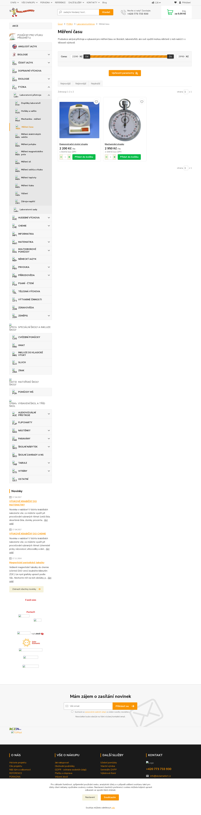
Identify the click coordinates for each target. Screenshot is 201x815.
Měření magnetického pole (32, 153)
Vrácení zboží (61, 776)
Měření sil (26, 161)
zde (113, 807)
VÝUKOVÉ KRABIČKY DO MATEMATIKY (23, 503)
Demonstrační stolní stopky (73, 144)
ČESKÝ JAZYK (25, 62)
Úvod (60, 24)
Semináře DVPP (108, 769)
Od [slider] (86, 56)
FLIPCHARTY (25, 422)
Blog (104, 2)
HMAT (21, 345)
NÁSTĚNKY (24, 430)
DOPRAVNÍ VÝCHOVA (29, 70)
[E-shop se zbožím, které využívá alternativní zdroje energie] (30, 642)
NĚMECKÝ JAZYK (27, 259)
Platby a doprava (63, 773)
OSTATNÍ (23, 479)
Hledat (106, 12)
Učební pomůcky (108, 762)
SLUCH (22, 362)
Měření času (27, 127)
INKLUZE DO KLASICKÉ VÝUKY (30, 354)
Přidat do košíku (84, 157)
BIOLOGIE (23, 54)
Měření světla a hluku (32, 169)
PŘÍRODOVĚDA (26, 275)
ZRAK (21, 370)
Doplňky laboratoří (30, 103)
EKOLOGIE (23, 78)
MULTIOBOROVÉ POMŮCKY (27, 250)
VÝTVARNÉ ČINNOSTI (30, 299)
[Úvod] (32, 12)
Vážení (24, 193)
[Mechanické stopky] (125, 120)
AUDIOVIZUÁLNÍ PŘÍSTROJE (27, 414)
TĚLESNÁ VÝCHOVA (29, 291)
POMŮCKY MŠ (25, 391)
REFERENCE (60, 2)
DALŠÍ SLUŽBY (75, 2)
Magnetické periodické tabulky (26, 562)
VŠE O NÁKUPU (28, 2)
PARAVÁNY (24, 438)
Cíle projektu (15, 766)
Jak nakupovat (62, 762)
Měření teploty (28, 177)
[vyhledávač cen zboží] (37, 633)
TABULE (22, 462)
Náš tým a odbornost (20, 769)
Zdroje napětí (28, 201)
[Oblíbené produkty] (175, 3)
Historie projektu (17, 762)
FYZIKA (22, 87)
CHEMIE (22, 225)
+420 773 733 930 (137, 13)
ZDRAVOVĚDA (26, 307)
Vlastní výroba (107, 766)
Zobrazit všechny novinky (24, 589)
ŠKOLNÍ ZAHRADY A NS (31, 454)
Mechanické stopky (114, 144)
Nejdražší (95, 83)
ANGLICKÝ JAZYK (27, 46)
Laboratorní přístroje (30, 95)
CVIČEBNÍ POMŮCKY (29, 337)
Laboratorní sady (28, 209)
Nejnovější (65, 83)
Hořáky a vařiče (28, 111)
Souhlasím (110, 797)
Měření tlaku (27, 185)
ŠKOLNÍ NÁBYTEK (28, 446)
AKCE (15, 25)
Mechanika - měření (31, 119)
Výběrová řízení (108, 773)
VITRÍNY (22, 471)
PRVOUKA (23, 267)
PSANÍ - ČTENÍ (26, 283)
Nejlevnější (80, 83)
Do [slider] (170, 56)
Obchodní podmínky (65, 766)
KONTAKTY (92, 2)
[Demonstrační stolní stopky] (79, 120)
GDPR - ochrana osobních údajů (70, 769)
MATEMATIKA (25, 242)
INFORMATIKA (26, 233)
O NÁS (13, 2)
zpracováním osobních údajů (95, 712)
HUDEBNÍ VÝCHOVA (29, 217)
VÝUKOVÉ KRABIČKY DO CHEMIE (27, 533)
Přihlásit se (122, 706)
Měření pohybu (28, 144)
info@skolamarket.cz (160, 776)
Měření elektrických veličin (31, 136)
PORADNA (45, 2)
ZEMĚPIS (23, 315)
